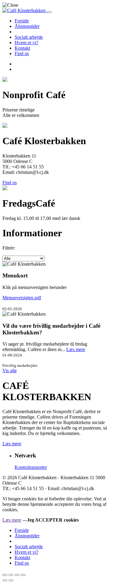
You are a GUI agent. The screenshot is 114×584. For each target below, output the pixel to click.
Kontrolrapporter (31, 467)
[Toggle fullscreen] (17, 575)
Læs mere (75, 349)
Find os (22, 53)
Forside (22, 20)
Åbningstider (27, 26)
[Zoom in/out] (23, 575)
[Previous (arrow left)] (4, 580)
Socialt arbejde (29, 37)
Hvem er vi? (26, 42)
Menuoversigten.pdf (21, 297)
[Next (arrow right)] (11, 580)
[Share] (11, 575)
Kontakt (22, 48)
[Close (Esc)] (4, 575)
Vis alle (9, 370)
